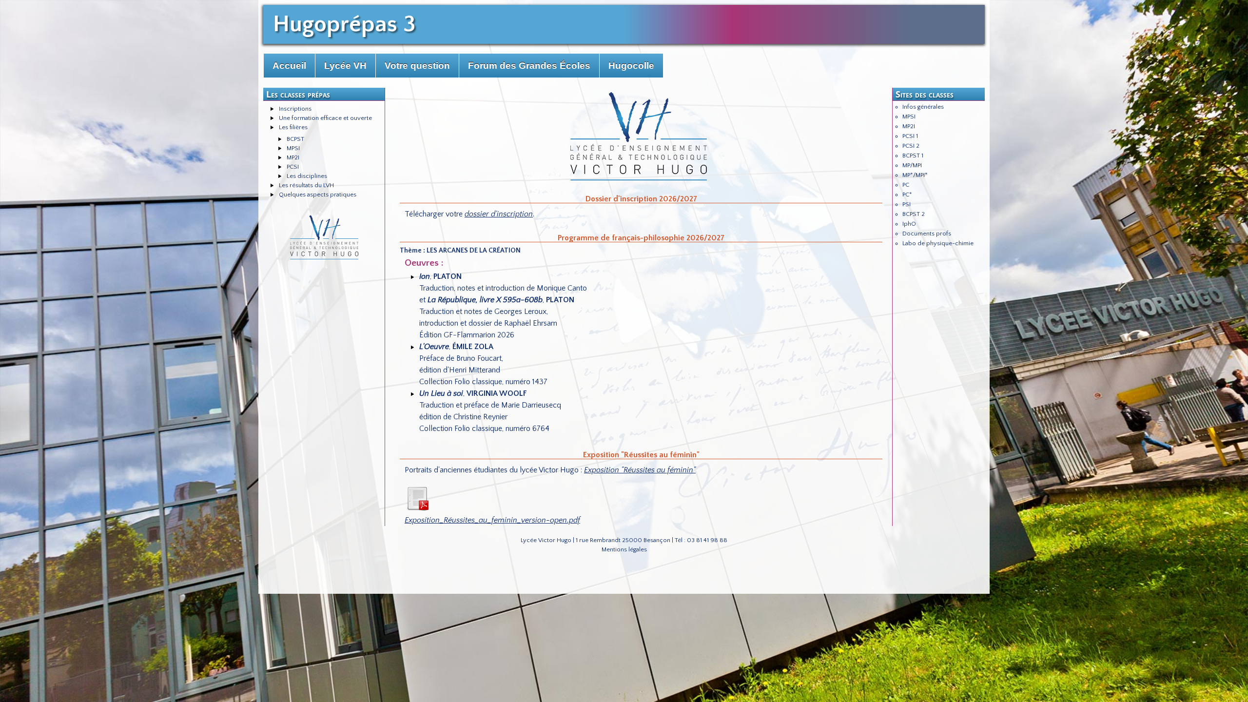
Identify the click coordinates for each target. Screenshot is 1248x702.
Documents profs (926, 233)
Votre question (417, 65)
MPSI (293, 148)
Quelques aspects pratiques (317, 194)
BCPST (295, 139)
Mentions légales (624, 549)
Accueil (289, 65)
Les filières (293, 127)
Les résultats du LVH (306, 185)
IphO (909, 223)
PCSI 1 (910, 136)
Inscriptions (295, 108)
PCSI (293, 166)
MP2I (293, 157)
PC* (907, 194)
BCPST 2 (913, 214)
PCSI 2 (910, 145)
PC (905, 184)
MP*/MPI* (915, 175)
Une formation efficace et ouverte (325, 118)
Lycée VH (345, 65)
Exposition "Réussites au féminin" (640, 470)
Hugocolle (631, 65)
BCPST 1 (912, 155)
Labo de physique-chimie (938, 243)
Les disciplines (307, 176)
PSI (906, 204)
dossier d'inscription (499, 214)
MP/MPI (912, 165)
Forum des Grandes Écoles (529, 65)
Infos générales (923, 106)
